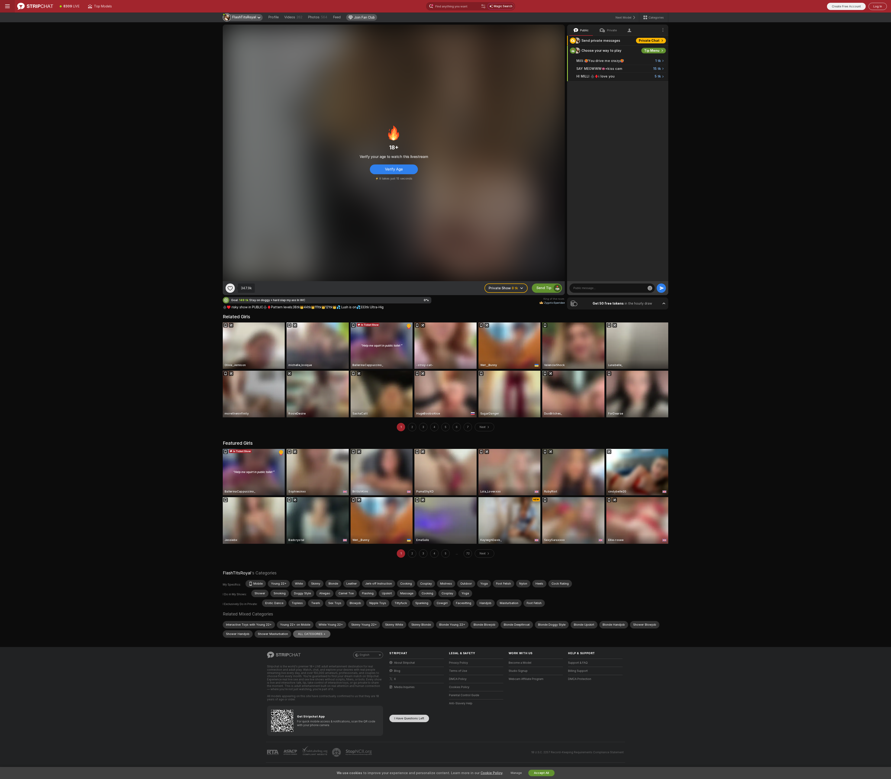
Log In (877, 6)
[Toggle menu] (7, 6)
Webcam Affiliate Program (526, 679)
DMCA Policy (458, 679)
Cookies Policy (459, 687)
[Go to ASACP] (290, 752)
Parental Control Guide (464, 695)
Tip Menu (651, 50)
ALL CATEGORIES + (312, 634)
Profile (273, 17)
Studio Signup (518, 671)
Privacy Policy (458, 662)
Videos (293, 17)
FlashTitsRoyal (237, 572)
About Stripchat (404, 662)
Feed (337, 17)
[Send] (661, 288)
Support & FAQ (578, 662)
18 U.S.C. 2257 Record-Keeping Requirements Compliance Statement (577, 752)
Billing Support (578, 671)
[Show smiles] (650, 288)
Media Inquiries (404, 687)
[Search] (483, 6)
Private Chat (649, 40)
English (364, 655)
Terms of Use (458, 671)
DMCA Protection (579, 679)
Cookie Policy (491, 773)
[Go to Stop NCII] (359, 752)
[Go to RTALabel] (273, 752)
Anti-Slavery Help (460, 703)
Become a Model (520, 662)
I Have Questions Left (409, 718)
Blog (397, 671)
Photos (317, 17)
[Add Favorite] (230, 288)
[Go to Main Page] (35, 6)
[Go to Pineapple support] (337, 752)
